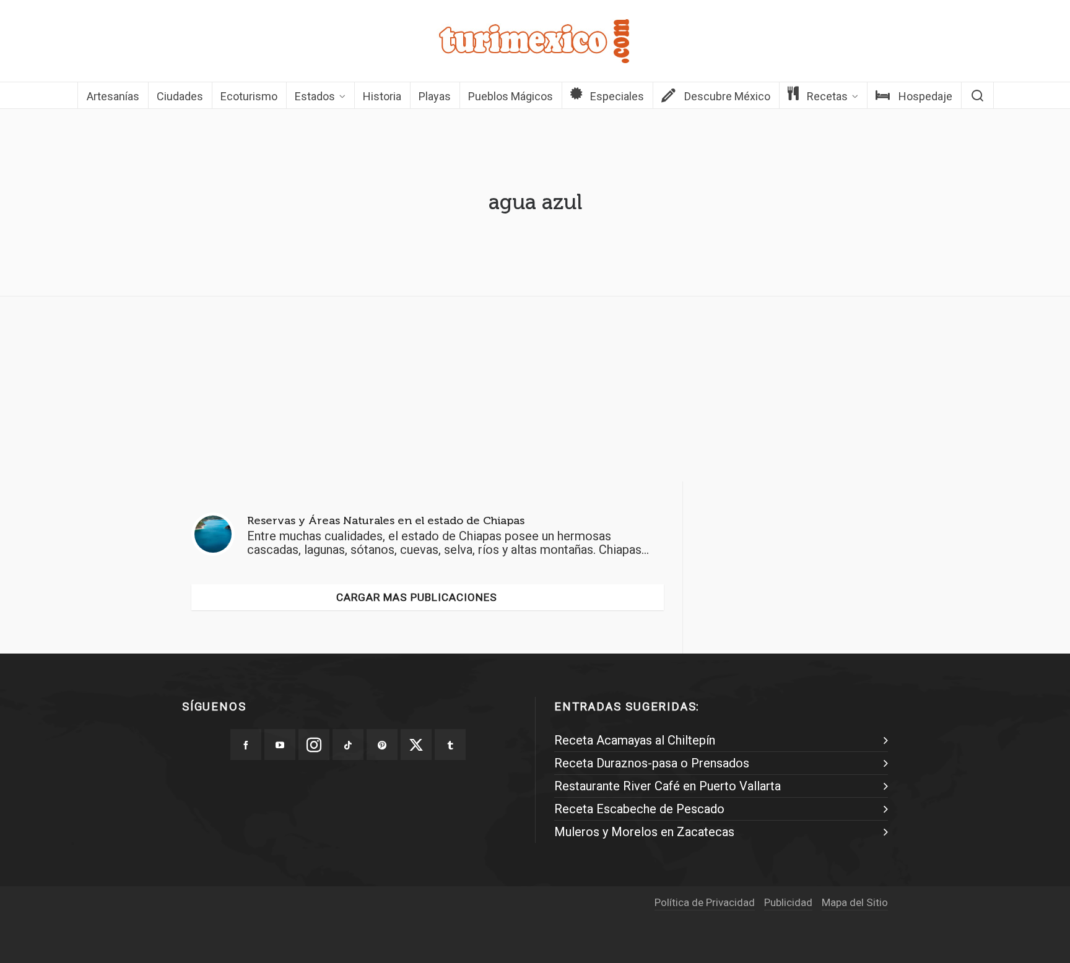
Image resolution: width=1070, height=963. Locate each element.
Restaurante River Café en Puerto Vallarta (667, 786)
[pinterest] (382, 744)
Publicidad (788, 902)
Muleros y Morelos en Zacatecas (644, 831)
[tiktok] (348, 744)
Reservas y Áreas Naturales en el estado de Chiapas (385, 520)
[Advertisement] (535, 392)
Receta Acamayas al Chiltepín (634, 740)
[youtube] (279, 744)
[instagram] (313, 744)
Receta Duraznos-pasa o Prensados (651, 763)
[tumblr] (450, 744)
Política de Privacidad (705, 902)
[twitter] (416, 744)
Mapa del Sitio (855, 902)
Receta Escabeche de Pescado (639, 808)
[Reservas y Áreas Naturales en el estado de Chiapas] (213, 534)
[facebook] (245, 744)
